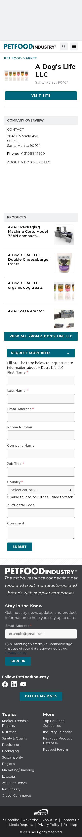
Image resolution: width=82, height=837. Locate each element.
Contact (15, 129)
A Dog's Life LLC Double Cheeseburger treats (29, 259)
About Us (49, 820)
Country (15, 482)
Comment (15, 523)
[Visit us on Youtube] (23, 684)
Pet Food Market (20, 58)
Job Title (15, 463)
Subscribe (11, 820)
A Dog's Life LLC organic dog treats (25, 285)
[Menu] (74, 46)
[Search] (64, 46)
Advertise (30, 820)
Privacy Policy (48, 825)
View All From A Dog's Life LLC (41, 336)
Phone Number (19, 427)
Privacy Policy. (16, 653)
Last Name (17, 390)
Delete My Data (41, 696)
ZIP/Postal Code (21, 505)
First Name (17, 372)
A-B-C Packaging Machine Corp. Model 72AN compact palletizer (28, 231)
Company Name (20, 445)
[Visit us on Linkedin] (14, 684)
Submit (20, 547)
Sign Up (18, 661)
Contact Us (70, 820)
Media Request (21, 825)
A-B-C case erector (26, 311)
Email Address (20, 409)
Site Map (70, 825)
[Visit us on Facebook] (5, 684)
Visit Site (41, 96)
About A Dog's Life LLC (28, 162)
